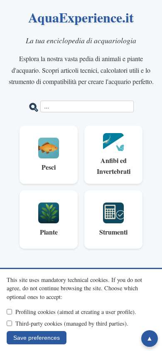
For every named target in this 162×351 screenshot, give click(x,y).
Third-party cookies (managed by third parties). (71, 323)
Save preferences (36, 337)
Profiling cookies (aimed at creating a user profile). (75, 312)
